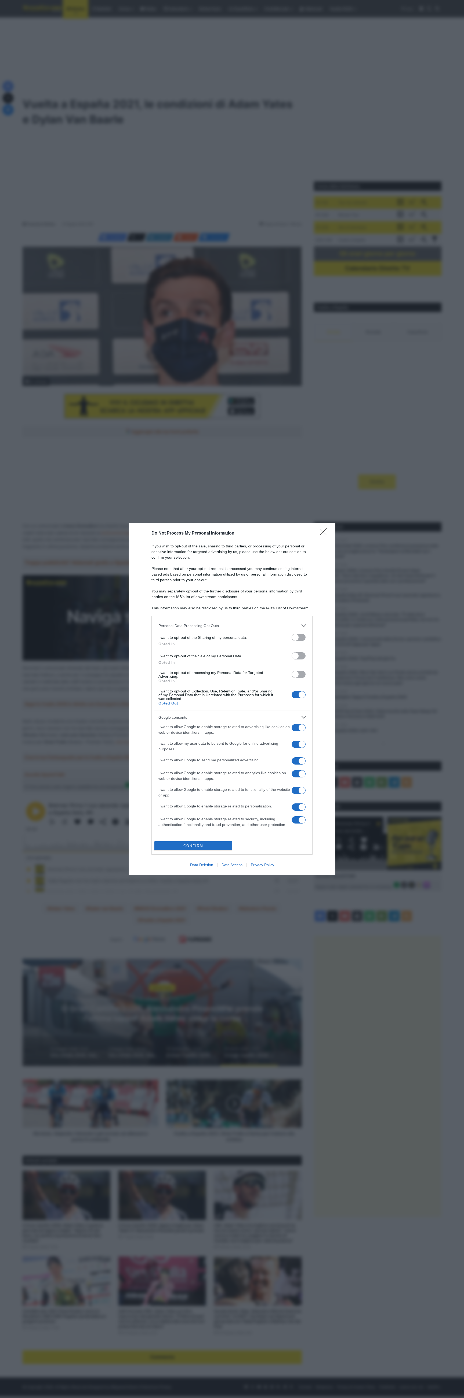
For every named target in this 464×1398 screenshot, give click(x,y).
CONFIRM (193, 846)
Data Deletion (201, 865)
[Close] (325, 533)
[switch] (299, 637)
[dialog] (232, 699)
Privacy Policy (262, 865)
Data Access (232, 865)
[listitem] (232, 625)
